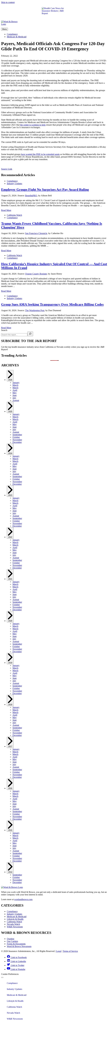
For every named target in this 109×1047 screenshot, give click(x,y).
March (15, 385)
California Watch (14, 215)
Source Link (6, 169)
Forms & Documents (16, 944)
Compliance (12, 34)
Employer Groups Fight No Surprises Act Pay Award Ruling (45, 189)
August (15, 400)
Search (4, 330)
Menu (4, 29)
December (17, 442)
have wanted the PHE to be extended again (40, 154)
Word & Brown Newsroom (19, 946)
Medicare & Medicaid (16, 37)
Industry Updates (14, 183)
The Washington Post (34, 310)
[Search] (30, 334)
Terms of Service (70, 951)
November (17, 439)
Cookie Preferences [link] (10, 974)
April (14, 390)
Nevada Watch (13, 924)
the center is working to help (33, 125)
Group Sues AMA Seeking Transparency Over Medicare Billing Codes (52, 304)
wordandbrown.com (23, 899)
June (14, 395)
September (17, 434)
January (15, 382)
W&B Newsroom (15, 926)
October (16, 437)
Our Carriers (12, 941)
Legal (58, 951)
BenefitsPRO (31, 195)
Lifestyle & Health (15, 919)
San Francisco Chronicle (36, 233)
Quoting (10, 939)
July (14, 398)
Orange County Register (36, 274)
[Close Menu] (2, 977)
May (14, 393)
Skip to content (8, 2)
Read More (6, 210)
